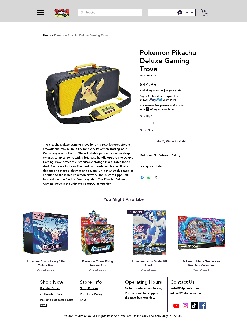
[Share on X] (156, 177)
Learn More (169, 99)
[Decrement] (142, 123)
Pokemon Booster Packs (56, 300)
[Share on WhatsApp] (149, 177)
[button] (205, 12)
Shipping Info (173, 90)
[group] (123, 244)
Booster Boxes (50, 288)
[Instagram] (185, 305)
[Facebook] (202, 305)
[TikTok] (194, 305)
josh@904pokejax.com (185, 288)
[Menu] (40, 12)
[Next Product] (230, 244)
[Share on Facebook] (142, 177)
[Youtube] (176, 305)
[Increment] (153, 123)
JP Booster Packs (51, 294)
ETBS (43, 305)
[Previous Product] (16, 244)
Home (47, 35)
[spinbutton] (148, 123)
